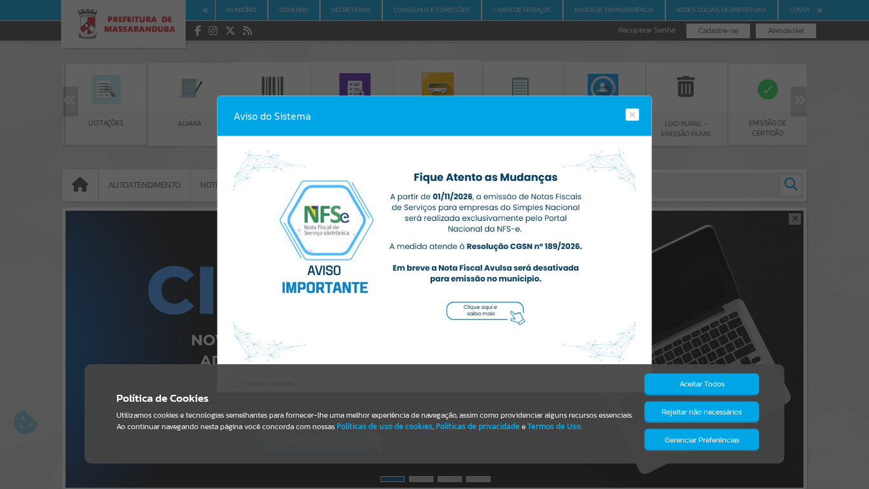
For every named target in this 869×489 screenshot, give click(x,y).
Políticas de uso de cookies (385, 426)
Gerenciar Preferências (702, 440)
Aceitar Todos (702, 384)
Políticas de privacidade (478, 426)
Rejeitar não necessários (702, 412)
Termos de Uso (554, 426)
